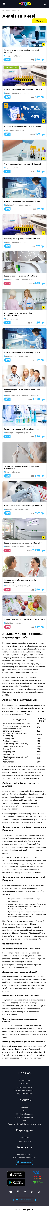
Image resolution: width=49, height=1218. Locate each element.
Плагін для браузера (24, 1114)
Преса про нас (24, 1080)
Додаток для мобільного (24, 1117)
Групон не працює (24, 1094)
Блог (24, 1121)
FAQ (24, 1111)
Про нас (24, 1084)
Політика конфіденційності (24, 1090)
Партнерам (24, 1138)
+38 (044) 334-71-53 (24, 1154)
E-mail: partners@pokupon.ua (24, 1158)
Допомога (24, 1107)
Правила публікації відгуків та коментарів (24, 1124)
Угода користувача (24, 1087)
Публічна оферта (24, 1141)
